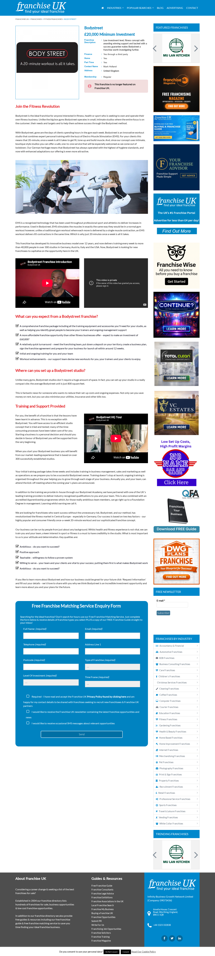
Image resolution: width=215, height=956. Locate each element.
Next (196, 48)
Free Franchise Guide (101, 885)
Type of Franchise (100, 659)
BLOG (160, 7)
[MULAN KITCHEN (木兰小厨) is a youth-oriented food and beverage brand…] (176, 854)
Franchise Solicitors (101, 932)
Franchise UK (22, 19)
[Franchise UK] (41, 8)
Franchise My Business (102, 909)
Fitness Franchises (53, 19)
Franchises (36, 19)
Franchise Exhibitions (102, 897)
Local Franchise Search (102, 905)
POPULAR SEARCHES (139, 7)
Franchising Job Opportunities (106, 929)
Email (93, 628)
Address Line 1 (93, 644)
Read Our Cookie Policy (143, 951)
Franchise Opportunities (103, 917)
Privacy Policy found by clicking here (106, 696)
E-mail (161, 600)
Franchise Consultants (102, 889)
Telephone (34, 644)
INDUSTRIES (114, 7)
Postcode (34, 659)
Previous (155, 48)
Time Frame (97, 677)
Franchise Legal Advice (102, 893)
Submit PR (96, 921)
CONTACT (192, 7)
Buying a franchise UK (102, 913)
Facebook (164, 938)
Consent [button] (126, 952)
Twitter (172, 938)
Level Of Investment (40, 675)
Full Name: (34, 628)
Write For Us (97, 925)
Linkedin (179, 938)
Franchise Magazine (101, 940)
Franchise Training (100, 936)
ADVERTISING (175, 7)
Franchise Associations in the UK (107, 901)
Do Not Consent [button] (111, 952)
